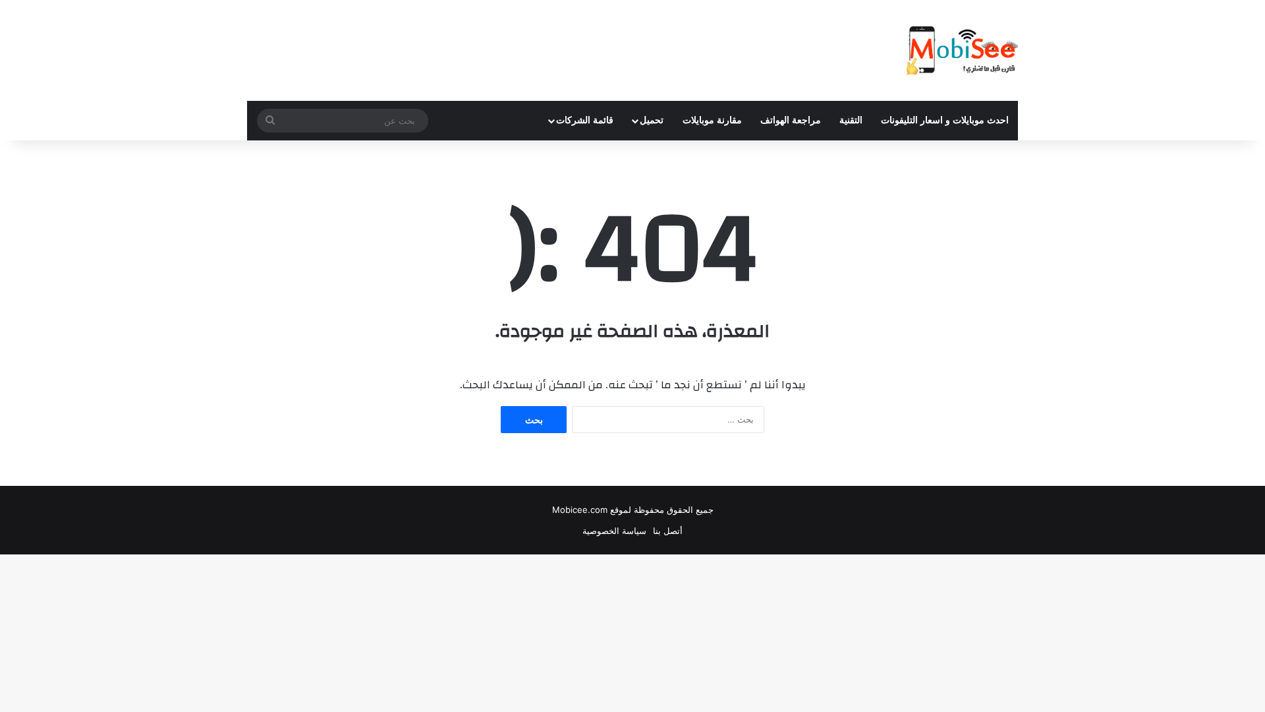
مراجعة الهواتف (790, 120)
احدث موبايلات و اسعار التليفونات (945, 120)
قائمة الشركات (584, 120)
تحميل (651, 120)
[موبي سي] (961, 50)
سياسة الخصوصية (614, 530)
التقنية (850, 120)
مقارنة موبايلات (712, 120)
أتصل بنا (668, 530)
